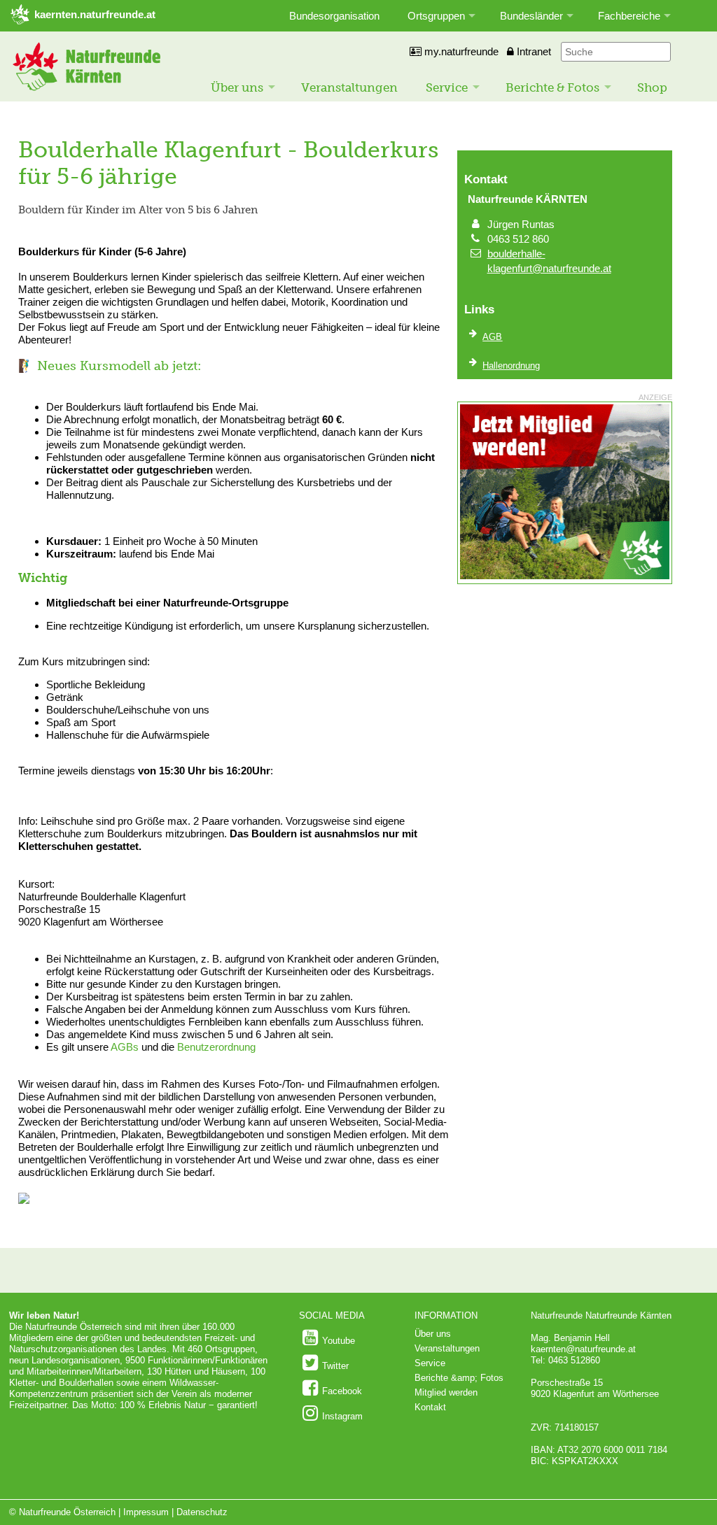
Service (447, 87)
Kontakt (430, 1407)
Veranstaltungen (349, 87)
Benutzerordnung (216, 1047)
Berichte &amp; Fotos (459, 1377)
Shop (652, 87)
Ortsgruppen (436, 16)
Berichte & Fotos (552, 87)
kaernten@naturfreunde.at (583, 1349)
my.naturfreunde (460, 51)
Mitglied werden (446, 1392)
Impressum (146, 1512)
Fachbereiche (629, 16)
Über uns (237, 87)
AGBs (125, 1047)
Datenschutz (202, 1512)
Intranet (532, 51)
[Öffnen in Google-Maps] (23, 1201)
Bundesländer (531, 16)
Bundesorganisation (334, 16)
